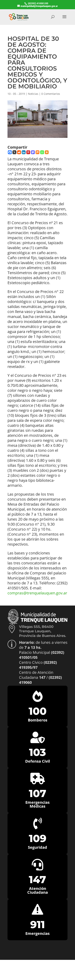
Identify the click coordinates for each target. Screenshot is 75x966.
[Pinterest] (28, 152)
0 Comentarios (50, 94)
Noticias (33, 94)
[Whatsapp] (42, 152)
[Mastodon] (33, 152)
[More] (47, 152)
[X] (14, 152)
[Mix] (37, 152)
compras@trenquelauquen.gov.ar (37, 593)
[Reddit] (19, 152)
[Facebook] (10, 152)
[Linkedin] (24, 152)
